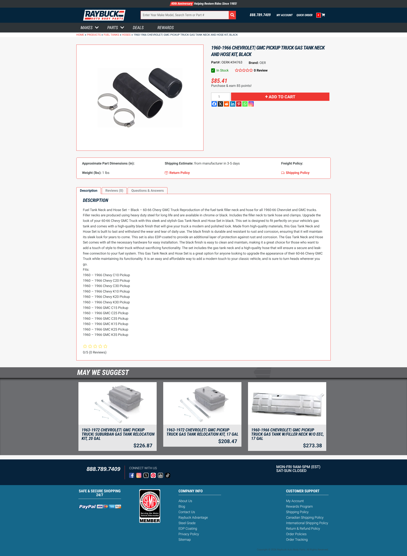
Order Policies (296, 534)
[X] (220, 104)
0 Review (261, 70)
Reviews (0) (114, 191)
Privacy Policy (188, 534)
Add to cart (282, 96)
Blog (181, 506)
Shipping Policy (297, 512)
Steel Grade (186, 523)
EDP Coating (187, 528)
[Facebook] (214, 104)
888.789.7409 (260, 15)
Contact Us (186, 512)
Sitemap (184, 540)
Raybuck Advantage (193, 517)
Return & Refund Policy (303, 528)
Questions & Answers (147, 191)
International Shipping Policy (307, 523)
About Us (185, 501)
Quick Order (304, 15)
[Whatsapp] (245, 104)
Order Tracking (297, 540)
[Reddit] (226, 104)
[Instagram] (251, 104)
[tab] (88, 190)
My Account (285, 15)
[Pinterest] (238, 104)
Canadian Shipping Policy (304, 517)
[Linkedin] (232, 104)
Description (88, 191)
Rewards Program (299, 506)
